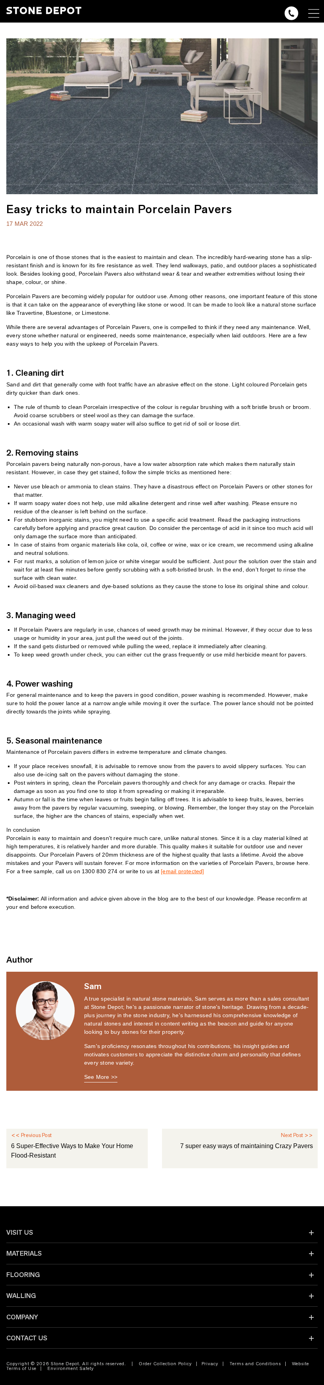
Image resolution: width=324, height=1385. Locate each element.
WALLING (21, 1295)
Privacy (210, 1363)
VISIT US (19, 1232)
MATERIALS (24, 1253)
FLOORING (23, 1274)
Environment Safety (70, 1368)
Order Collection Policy (165, 1363)
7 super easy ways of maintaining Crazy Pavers (246, 1146)
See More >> (100, 1077)
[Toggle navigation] (314, 13)
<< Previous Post (31, 1135)
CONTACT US (26, 1338)
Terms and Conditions (255, 1363)
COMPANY (22, 1317)
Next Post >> (297, 1135)
